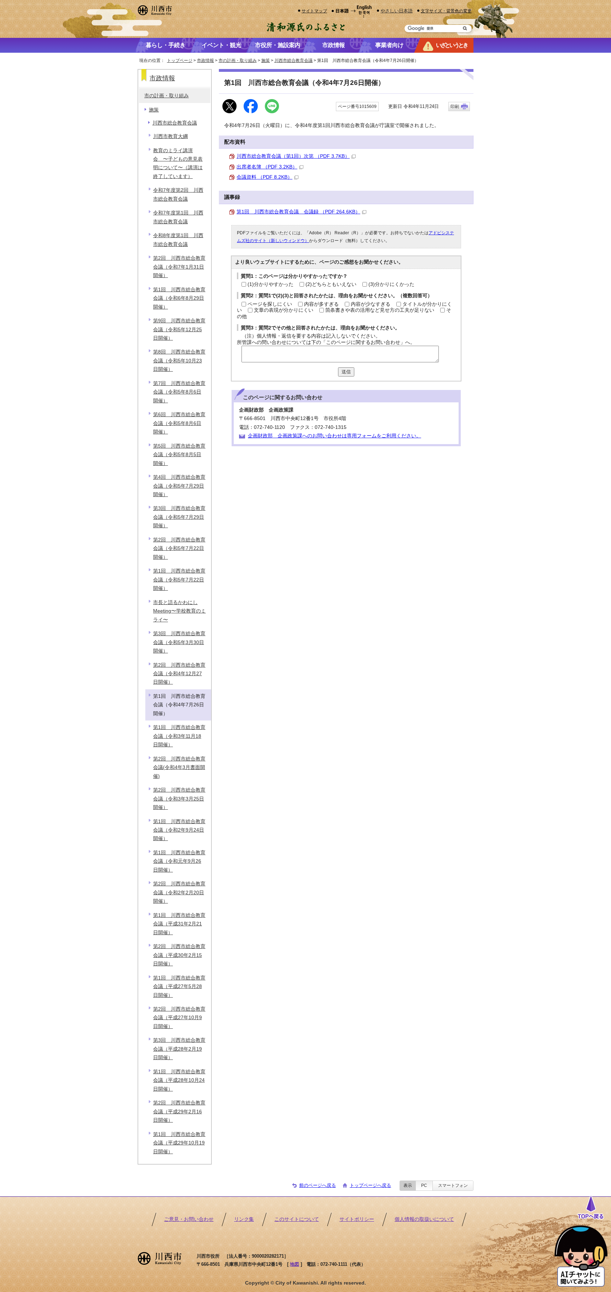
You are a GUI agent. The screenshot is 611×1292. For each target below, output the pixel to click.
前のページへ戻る (317, 1185)
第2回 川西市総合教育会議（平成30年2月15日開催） (179, 955)
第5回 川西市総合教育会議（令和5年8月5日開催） (179, 454)
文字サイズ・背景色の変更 (446, 10)
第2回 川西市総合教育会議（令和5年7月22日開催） (179, 548)
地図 (294, 1264)
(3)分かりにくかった (391, 284)
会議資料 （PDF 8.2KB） (264, 177)
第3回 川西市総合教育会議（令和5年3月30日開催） (179, 642)
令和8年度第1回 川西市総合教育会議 (178, 240)
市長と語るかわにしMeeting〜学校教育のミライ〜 (179, 611)
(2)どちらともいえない (331, 284)
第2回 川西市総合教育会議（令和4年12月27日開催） (179, 673)
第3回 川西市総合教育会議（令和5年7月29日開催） (179, 517)
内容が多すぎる (321, 304)
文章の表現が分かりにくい (283, 310)
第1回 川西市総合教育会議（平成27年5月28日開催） (179, 986)
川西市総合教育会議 (293, 60)
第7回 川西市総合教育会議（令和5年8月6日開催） (179, 392)
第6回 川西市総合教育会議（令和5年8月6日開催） (179, 423)
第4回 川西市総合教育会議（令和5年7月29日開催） (179, 486)
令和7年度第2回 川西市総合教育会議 (178, 194)
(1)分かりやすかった (270, 284)
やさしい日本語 (396, 10)
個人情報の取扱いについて (424, 1219)
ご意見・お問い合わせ (189, 1219)
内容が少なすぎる (370, 304)
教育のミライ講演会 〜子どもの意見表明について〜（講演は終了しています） (178, 163)
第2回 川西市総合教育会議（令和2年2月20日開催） (179, 892)
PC (424, 1185)
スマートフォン (453, 1185)
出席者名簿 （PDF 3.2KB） (267, 167)
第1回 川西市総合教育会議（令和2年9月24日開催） (179, 830)
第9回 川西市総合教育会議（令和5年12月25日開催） (179, 329)
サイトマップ (314, 10)
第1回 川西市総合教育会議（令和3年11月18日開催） (179, 736)
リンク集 (244, 1219)
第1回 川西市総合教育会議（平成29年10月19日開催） (179, 1143)
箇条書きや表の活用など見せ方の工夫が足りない (379, 310)
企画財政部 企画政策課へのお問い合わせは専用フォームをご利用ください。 (334, 435)
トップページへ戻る (370, 1185)
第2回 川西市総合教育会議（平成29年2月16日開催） (179, 1111)
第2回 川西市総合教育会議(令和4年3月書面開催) (179, 767)
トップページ (179, 60)
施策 (265, 60)
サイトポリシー (356, 1219)
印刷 (454, 106)
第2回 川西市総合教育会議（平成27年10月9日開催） (179, 1017)
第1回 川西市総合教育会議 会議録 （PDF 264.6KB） (298, 211)
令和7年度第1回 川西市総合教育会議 (178, 217)
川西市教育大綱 (170, 136)
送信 (346, 371)
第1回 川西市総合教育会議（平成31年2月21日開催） (179, 924)
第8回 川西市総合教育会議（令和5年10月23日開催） (179, 360)
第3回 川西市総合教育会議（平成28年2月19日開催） (179, 1049)
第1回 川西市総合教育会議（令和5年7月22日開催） (179, 579)
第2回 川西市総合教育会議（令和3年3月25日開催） (179, 798)
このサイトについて (296, 1219)
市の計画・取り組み (238, 60)
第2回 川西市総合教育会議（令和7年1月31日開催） (179, 266)
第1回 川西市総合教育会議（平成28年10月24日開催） (179, 1080)
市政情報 (205, 60)
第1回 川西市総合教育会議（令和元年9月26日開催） (179, 861)
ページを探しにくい (270, 304)
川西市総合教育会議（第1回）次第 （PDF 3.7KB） (293, 156)
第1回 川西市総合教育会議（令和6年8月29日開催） (179, 298)
